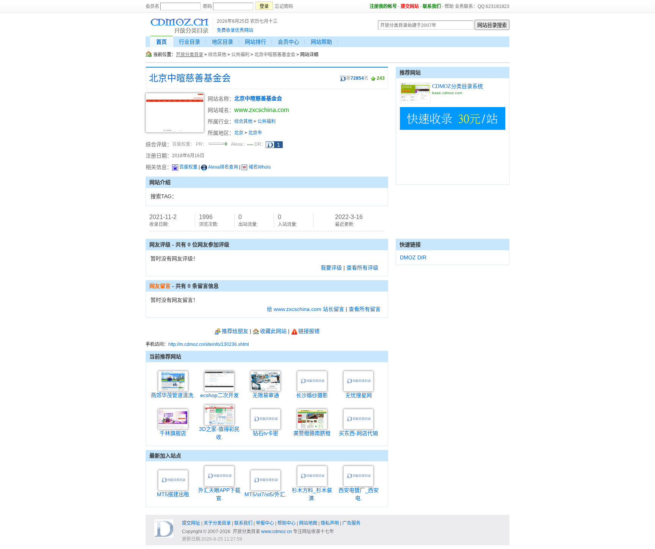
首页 (161, 42)
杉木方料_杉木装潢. (312, 494)
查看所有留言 (365, 309)
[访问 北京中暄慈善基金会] (175, 131)
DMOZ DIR (413, 257)
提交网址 (191, 523)
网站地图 (308, 523)
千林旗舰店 (173, 433)
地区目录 (222, 42)
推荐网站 (410, 72)
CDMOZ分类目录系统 (457, 86)
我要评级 (331, 268)
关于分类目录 (217, 523)
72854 (357, 78)
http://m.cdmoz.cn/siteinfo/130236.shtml (208, 344)
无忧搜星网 (358, 395)
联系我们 (432, 6)
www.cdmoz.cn (276, 531)
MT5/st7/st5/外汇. (265, 494)
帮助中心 (286, 523)
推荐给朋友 (235, 331)
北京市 (255, 133)
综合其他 (217, 54)
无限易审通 (265, 395)
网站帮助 (321, 42)
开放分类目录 (189, 54)
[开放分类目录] (179, 32)
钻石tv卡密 (265, 433)
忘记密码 (284, 6)
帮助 (449, 6)
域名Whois (260, 167)
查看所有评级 (362, 268)
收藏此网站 (273, 331)
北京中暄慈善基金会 (274, 54)
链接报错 (309, 331)
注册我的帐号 (383, 6)
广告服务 (351, 523)
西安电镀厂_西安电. (358, 494)
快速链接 (410, 244)
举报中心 (265, 523)
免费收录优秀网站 (235, 30)
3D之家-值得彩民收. (219, 433)
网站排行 (255, 42)
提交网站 (410, 6)
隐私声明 (330, 523)
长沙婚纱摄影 (312, 395)
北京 (238, 133)
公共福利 (240, 54)
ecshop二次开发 (219, 395)
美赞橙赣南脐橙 (312, 433)
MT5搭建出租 (173, 494)
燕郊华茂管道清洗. (173, 395)
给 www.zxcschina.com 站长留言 (305, 309)
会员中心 (288, 42)
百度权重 (188, 167)
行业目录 (189, 42)
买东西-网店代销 (358, 433)
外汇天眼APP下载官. (219, 494)
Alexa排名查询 (223, 167)
